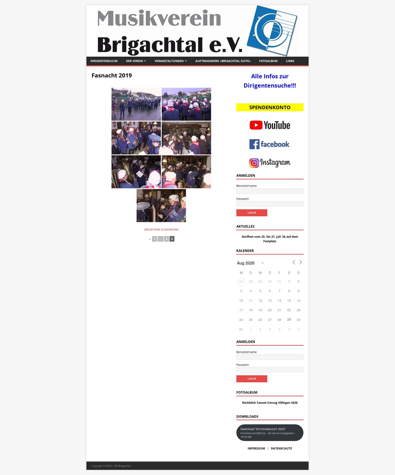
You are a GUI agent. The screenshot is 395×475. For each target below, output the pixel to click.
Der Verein (134, 61)
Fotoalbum (268, 61)
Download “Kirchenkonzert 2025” (268, 432)
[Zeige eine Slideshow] (161, 229)
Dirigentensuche (104, 61)
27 (241, 281)
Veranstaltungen (169, 61)
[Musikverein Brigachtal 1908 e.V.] (197, 54)
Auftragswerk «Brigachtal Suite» (223, 61)
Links (290, 61)
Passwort (242, 199)
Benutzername (246, 186)
